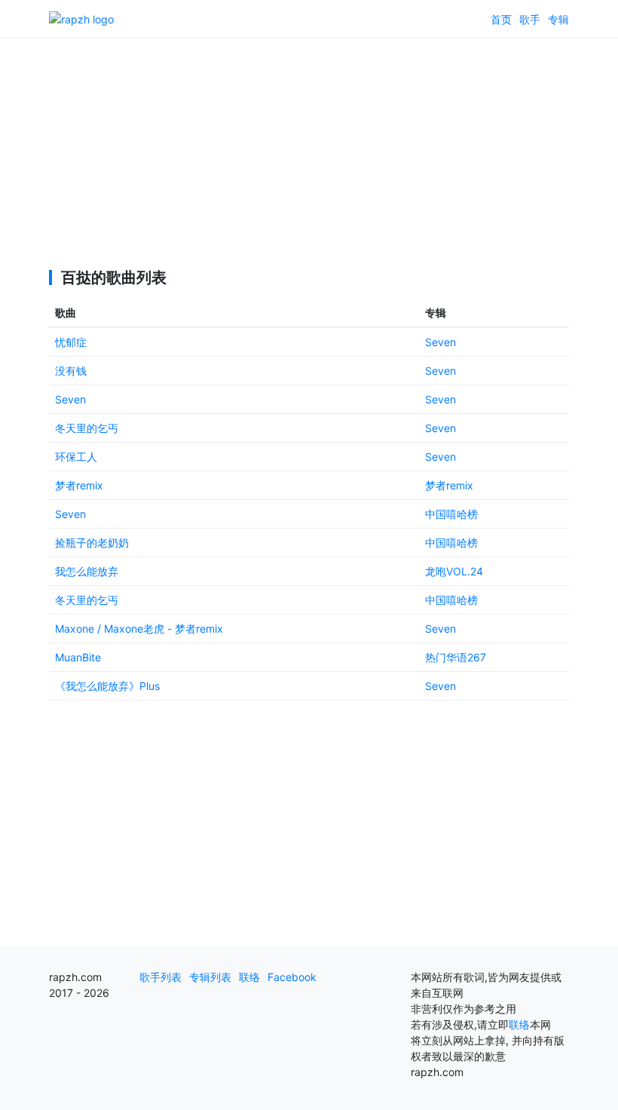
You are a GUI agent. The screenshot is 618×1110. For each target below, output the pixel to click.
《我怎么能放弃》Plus (107, 685)
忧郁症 (71, 342)
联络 (249, 976)
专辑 (558, 19)
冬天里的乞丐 (86, 428)
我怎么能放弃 (86, 571)
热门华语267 (455, 657)
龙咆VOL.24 (454, 571)
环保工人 (76, 456)
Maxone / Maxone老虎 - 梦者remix (139, 628)
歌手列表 (160, 976)
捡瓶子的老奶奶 (92, 542)
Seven (440, 342)
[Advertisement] (309, 143)
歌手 (529, 19)
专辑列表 (210, 976)
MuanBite (78, 657)
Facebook (292, 976)
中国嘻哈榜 (451, 513)
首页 (501, 19)
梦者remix (79, 485)
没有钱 (71, 370)
